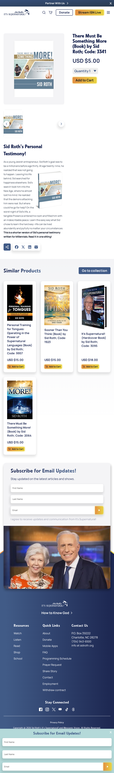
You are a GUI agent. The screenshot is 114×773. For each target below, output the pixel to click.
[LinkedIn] (29, 247)
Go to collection (94, 270)
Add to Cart (85, 80)
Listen (17, 639)
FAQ (45, 652)
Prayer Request (52, 664)
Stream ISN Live (89, 12)
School (18, 658)
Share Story (50, 671)
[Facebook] (16, 247)
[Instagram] (47, 709)
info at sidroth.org (83, 645)
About (46, 633)
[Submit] (99, 510)
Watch (18, 633)
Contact (48, 677)
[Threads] (73, 709)
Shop (17, 652)
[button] (111, 3)
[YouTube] (60, 709)
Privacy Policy (57, 722)
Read (17, 646)
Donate (64, 12)
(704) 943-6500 (81, 641)
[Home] (17, 12)
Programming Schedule (57, 658)
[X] (23, 247)
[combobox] (85, 71)
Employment (50, 684)
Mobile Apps (50, 646)
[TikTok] (67, 709)
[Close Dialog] (111, 732)
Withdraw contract (54, 690)
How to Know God (55, 613)
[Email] (36, 247)
